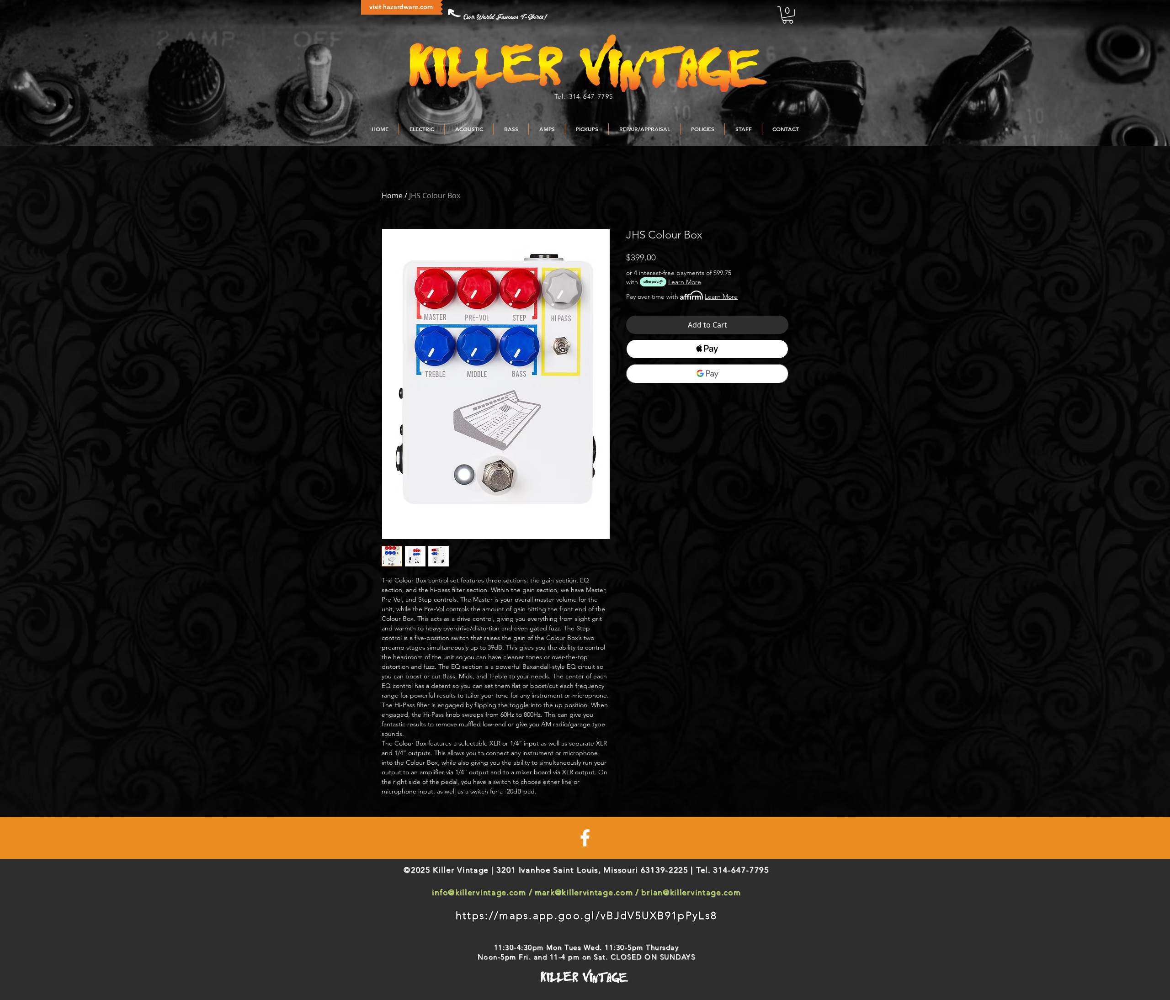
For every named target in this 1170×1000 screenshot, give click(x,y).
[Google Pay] (707, 373)
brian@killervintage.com (690, 892)
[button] (787, 15)
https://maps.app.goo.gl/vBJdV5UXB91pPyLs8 (586, 916)
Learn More (684, 282)
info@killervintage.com (479, 892)
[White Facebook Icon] (585, 837)
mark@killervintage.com (584, 892)
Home (392, 195)
